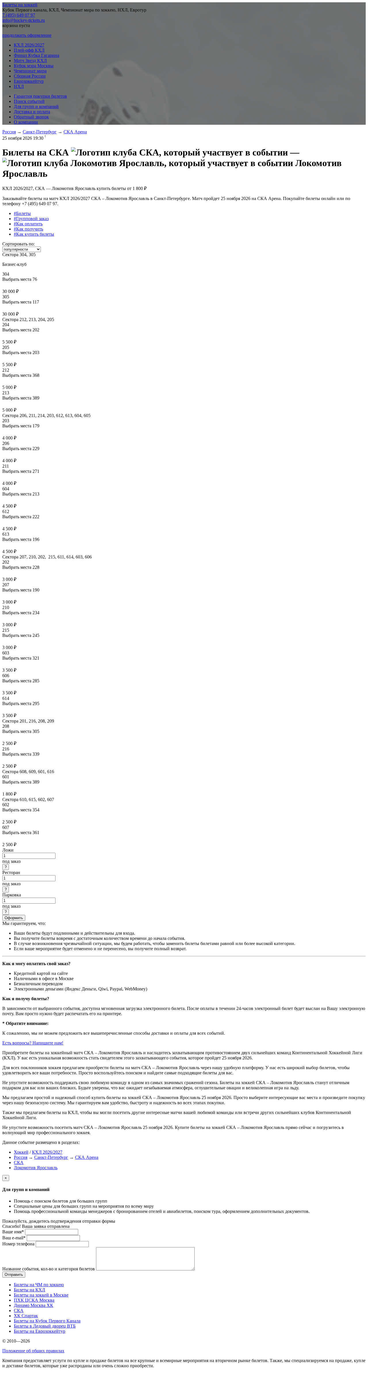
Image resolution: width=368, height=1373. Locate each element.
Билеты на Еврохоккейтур (39, 1331)
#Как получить (28, 228)
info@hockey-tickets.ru (23, 20)
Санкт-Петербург (40, 131)
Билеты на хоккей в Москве (41, 1295)
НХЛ (19, 86)
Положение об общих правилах (33, 1350)
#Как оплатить (28, 223)
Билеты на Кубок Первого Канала (47, 1320)
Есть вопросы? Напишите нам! (32, 1042)
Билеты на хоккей (19, 4)
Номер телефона (18, 1243)
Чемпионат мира (30, 70)
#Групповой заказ (31, 218)
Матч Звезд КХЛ (30, 60)
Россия (9, 131)
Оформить (14, 918)
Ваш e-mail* (14, 1237)
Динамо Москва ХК (33, 1305)
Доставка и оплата (32, 111)
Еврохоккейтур (29, 81)
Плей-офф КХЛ (29, 50)
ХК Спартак (26, 1315)
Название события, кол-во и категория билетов (48, 1268)
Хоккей (21, 1152)
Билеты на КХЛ (29, 1289)
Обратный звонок (31, 116)
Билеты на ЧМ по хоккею (39, 1284)
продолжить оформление (26, 35)
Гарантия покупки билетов (40, 96)
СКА (19, 1162)
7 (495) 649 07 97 (18, 15)
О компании (26, 122)
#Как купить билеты (34, 234)
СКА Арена (75, 131)
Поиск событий (29, 101)
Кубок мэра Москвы (33, 65)
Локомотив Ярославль (35, 1167)
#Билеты (22, 213)
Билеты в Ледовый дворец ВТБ (45, 1326)
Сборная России (30, 76)
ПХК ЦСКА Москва (34, 1300)
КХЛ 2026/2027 (29, 45)
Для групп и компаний (36, 106)
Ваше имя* (13, 1231)
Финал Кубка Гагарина (36, 55)
